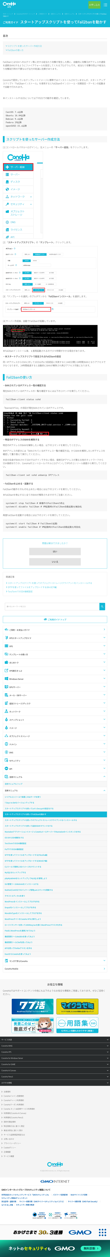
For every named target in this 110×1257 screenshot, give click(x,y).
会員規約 (7, 1091)
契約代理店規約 (10, 1122)
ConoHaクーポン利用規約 (14, 1104)
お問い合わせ (9, 1139)
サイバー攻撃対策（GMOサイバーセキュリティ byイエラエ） (42, 1201)
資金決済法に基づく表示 (13, 1130)
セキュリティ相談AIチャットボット (14, 1198)
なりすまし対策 (7, 1205)
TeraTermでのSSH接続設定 (20, 591)
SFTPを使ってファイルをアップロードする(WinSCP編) (32, 587)
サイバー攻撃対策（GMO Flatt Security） (83, 1201)
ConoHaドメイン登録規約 (14, 1096)
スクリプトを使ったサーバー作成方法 (25, 45)
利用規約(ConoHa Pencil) (13, 1117)
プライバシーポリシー (12, 1143)
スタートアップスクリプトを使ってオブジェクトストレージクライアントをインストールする (50, 582)
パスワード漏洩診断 (60, 1194)
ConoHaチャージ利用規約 (14, 1100)
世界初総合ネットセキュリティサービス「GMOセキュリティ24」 (25, 1194)
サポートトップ (8, 14)
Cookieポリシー (10, 1147)
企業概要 (7, 1152)
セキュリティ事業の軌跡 (25, 1205)
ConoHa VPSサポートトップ (26, 14)
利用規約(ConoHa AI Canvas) (15, 1113)
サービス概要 (9, 1156)
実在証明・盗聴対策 (8, 1201)
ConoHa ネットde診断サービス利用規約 (19, 1109)
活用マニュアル (56, 14)
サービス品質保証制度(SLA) (14, 1134)
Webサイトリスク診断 (79, 1194)
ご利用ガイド (42, 14)
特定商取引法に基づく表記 (14, 1126)
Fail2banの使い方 (15, 50)
